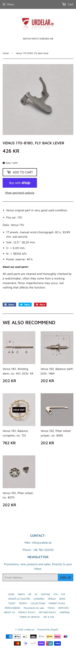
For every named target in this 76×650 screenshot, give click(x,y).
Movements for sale (34, 607)
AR (29, 594)
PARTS (21, 594)
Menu (10, 4)
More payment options (19, 192)
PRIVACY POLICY (27, 612)
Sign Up (65, 577)
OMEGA (52, 598)
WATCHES (63, 607)
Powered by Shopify (48, 629)
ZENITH (23, 603)
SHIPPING (65, 612)
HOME (11, 594)
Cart (70, 4)
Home (6, 53)
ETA (56, 594)
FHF (63, 594)
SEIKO (62, 598)
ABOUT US (9, 612)
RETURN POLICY (47, 612)
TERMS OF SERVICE (29, 616)
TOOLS (51, 607)
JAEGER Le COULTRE (19, 598)
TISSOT (12, 603)
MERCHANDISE (12, 607)
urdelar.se (29, 629)
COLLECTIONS (38, 603)
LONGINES (39, 598)
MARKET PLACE (57, 603)
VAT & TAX (48, 616)
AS (36, 594)
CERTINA (45, 594)
